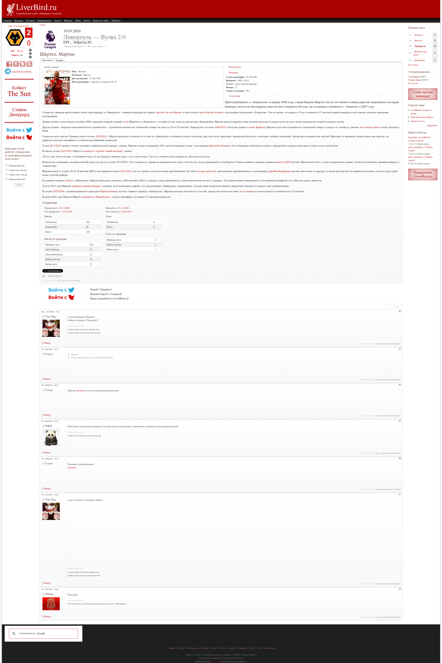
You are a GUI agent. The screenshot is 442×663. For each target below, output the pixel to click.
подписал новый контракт (86, 186)
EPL (12, 50)
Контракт (233, 72)
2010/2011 (101, 136)
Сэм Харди (413, 76)
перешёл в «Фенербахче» (96, 196)
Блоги (87, 20)
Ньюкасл (418, 34)
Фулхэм (418, 40)
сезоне (68, 180)
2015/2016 (59, 191)
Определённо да (16, 165)
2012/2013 (67, 151)
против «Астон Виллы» (169, 112)
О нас (259, 648)
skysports (72, 467)
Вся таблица (413, 64)
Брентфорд (419, 60)
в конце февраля (256, 127)
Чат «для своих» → (97, 46)
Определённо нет (17, 179)
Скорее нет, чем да (17, 174)
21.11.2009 (123, 207)
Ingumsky (413, 137)
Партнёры (242, 648)
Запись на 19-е (418, 121)
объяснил (80, 390)
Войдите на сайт (50, 280)
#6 (400, 458)
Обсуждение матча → (74, 46)
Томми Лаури (414, 79)
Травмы (59, 60)
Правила (116, 20)
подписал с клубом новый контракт (103, 151)
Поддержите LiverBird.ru (423, 174)
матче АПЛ (283, 162)
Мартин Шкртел (54, 276)
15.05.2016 (67, 211)
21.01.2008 (64, 207)
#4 (400, 384)
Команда (18, 20)
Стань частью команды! (423, 94)
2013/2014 (126, 171)
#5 (400, 420)
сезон (125, 121)
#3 (400, 348)
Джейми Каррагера (280, 171)
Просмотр (47, 60)
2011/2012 (55, 145)
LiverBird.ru (36, 6)
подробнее (432, 125)
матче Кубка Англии (210, 112)
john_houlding (415, 147)
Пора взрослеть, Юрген (422, 117)
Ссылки (231, 648)
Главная (7, 20)
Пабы (78, 20)
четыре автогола (206, 171)
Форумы (68, 20)
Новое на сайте (101, 20)
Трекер (181, 648)
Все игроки (413, 83)
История (30, 20)
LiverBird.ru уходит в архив (419, 139)
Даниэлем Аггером (219, 145)
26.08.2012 (126, 211)
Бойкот (19, 91)
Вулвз (20, 50)
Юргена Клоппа (109, 191)
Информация (44, 20)
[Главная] (10, 8)
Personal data (235, 66)
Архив (57, 20)
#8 (400, 588)
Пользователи (193, 648)
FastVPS (214, 661)
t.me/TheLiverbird (21, 71)
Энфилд (15, 55)
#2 (400, 311)
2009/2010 (220, 127)
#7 (400, 494)
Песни (222, 648)
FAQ (252, 648)
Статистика (234, 95)
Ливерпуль (420, 46)
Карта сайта (270, 648)
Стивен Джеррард (19, 112)
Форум (205, 648)
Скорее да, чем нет (17, 170)
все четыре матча (370, 127)
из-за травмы (246, 191)
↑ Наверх (46, 342)
